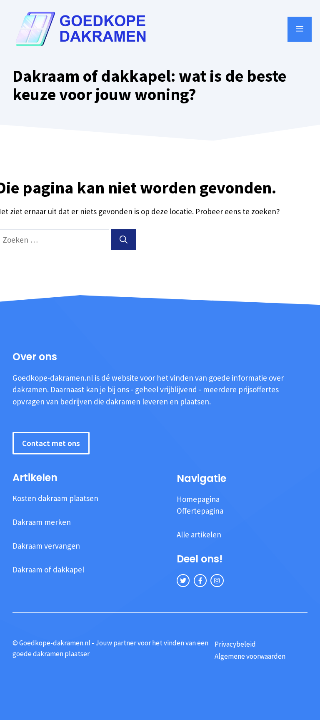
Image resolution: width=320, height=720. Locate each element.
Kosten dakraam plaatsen (55, 498)
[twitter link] (183, 580)
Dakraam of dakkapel (48, 569)
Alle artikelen (199, 534)
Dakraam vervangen (46, 546)
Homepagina (198, 499)
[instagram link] (216, 580)
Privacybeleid (235, 644)
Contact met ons (51, 443)
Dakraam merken (41, 522)
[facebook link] (200, 580)
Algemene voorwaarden (250, 656)
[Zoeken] (123, 240)
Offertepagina (200, 511)
